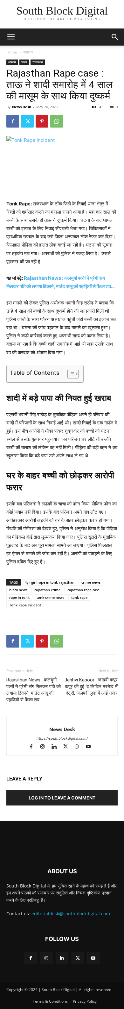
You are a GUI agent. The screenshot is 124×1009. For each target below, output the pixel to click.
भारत (24, 62)
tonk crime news (50, 597)
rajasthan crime (47, 589)
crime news (90, 582)
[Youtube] (91, 747)
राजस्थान (37, 62)
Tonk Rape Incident (25, 605)
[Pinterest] (42, 121)
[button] (115, 37)
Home (11, 52)
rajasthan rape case (83, 589)
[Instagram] (45, 747)
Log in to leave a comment (62, 797)
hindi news (18, 589)
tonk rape (79, 597)
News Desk (21, 106)
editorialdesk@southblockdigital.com (70, 914)
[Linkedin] (57, 747)
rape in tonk (19, 597)
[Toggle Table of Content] (70, 373)
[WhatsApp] (56, 121)
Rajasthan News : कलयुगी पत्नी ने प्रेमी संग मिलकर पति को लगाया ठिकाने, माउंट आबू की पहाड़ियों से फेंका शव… (33, 690)
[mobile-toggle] (11, 37)
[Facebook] (12, 121)
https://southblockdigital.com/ (62, 738)
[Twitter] (27, 121)
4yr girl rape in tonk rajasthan (49, 582)
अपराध (28, 52)
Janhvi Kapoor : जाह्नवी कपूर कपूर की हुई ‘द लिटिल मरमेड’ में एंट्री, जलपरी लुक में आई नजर (91, 686)
